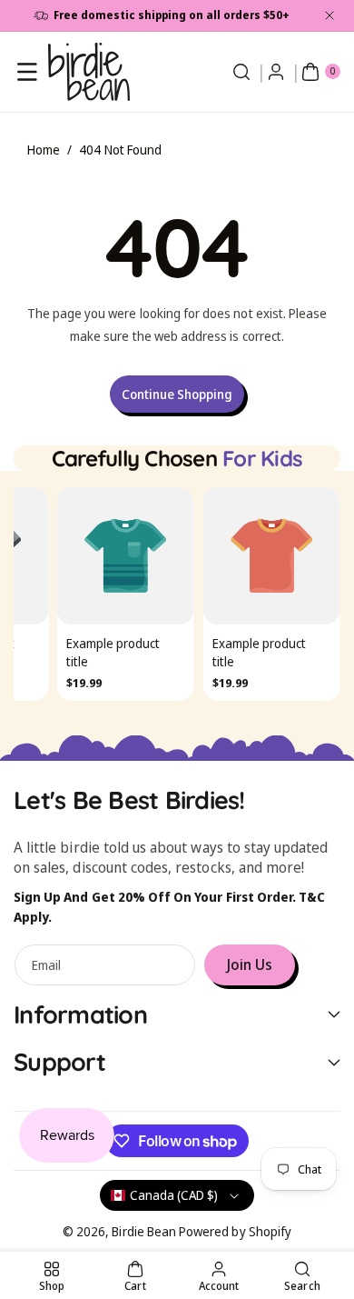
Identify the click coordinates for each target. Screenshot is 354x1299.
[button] (27, 71)
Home (43, 149)
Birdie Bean (144, 1231)
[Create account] (276, 71)
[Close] (329, 15)
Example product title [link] (113, 653)
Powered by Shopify (235, 1231)
